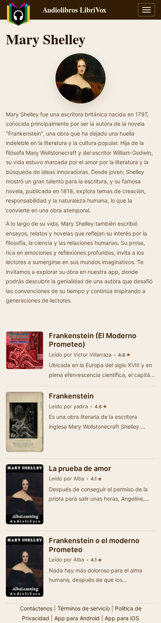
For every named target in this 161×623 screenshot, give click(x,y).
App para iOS (122, 618)
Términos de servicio (83, 608)
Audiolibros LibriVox (74, 10)
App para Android (77, 618)
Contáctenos (36, 608)
